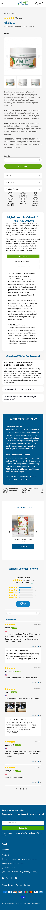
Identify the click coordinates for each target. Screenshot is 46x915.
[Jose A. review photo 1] (10, 707)
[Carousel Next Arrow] (39, 56)
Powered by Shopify (31, 903)
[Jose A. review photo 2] (21, 707)
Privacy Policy (7, 885)
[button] (9, 18)
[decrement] (6, 160)
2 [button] (20, 789)
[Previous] (9, 532)
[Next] (36, 532)
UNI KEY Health (15, 903)
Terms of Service (23, 885)
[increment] (39, 160)
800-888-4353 (10, 867)
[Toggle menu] (2, 3)
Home (6, 13)
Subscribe (23, 828)
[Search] (36, 3)
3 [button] (23, 789)
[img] (10, 624)
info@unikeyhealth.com (13, 863)
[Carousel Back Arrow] (7, 56)
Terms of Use (30, 833)
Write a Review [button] (23, 604)
